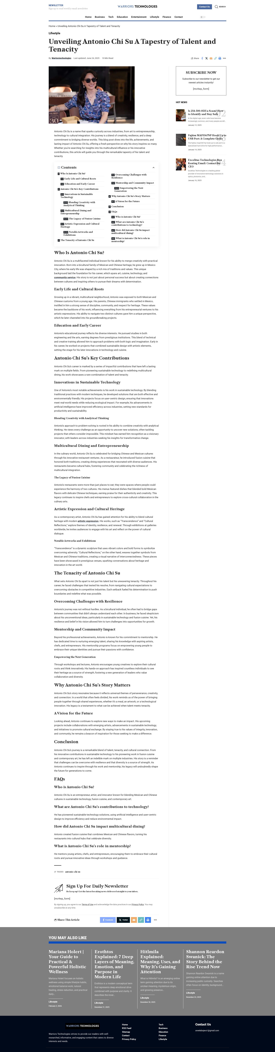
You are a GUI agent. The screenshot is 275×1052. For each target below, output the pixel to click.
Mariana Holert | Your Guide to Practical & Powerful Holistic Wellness (67, 961)
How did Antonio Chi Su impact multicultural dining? (130, 231)
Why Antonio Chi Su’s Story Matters (130, 196)
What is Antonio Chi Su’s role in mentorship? (130, 240)
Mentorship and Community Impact (135, 183)
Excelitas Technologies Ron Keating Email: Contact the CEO (205, 163)
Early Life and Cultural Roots (80, 178)
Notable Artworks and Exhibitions (78, 233)
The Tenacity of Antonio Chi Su (77, 240)
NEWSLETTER (56, 5)
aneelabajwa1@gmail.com (207, 1030)
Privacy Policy (138, 904)
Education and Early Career (80, 184)
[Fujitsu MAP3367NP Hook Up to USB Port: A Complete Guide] (181, 140)
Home (52, 26)
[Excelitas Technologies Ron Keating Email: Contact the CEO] (181, 164)
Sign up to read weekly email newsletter (68, 9)
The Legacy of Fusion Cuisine (85, 218)
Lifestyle (54, 33)
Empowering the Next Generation (128, 189)
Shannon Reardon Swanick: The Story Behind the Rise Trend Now (205, 959)
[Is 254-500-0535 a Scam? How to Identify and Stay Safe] (181, 115)
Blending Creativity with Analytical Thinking (79, 204)
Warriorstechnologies (61, 58)
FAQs (114, 211)
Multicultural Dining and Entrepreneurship (76, 212)
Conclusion (117, 206)
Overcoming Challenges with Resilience (129, 176)
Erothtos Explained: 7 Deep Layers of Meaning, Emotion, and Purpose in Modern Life (114, 964)
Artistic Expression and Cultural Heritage (80, 225)
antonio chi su (72, 872)
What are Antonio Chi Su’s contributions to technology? (127, 223)
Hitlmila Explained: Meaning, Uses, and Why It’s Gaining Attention (160, 961)
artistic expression (88, 521)
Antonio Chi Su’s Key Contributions (79, 189)
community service (64, 277)
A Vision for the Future (127, 201)
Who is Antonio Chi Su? (127, 217)
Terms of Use (87, 904)
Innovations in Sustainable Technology (77, 196)
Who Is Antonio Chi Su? (72, 173)
